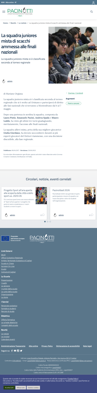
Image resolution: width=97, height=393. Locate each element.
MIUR (3, 254)
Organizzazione (7, 294)
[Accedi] (93, 2)
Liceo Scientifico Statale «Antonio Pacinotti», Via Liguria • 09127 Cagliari (51, 358)
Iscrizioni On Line (7, 266)
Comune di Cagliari (8, 271)
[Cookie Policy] (72, 379)
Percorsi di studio (7, 311)
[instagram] (18, 351)
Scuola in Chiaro (7, 263)
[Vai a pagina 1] (45, 221)
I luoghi (4, 283)
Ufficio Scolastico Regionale (12, 257)
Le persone (5, 285)
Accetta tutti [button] (9, 387)
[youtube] (15, 351)
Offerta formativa (8, 319)
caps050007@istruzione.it (36, 360)
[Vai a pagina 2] (47, 221)
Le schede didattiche (9, 322)
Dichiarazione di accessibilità (68, 346)
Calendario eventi (8, 339)
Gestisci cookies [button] (33, 387)
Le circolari (5, 336)
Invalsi (3, 269)
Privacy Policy (47, 346)
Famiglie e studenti (8, 308)
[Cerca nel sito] (91, 11)
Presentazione (6, 280)
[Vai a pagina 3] (50, 221)
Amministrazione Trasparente (13, 346)
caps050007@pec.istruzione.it (81, 360)
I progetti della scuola (9, 325)
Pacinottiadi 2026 (61, 190)
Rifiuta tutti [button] (21, 387)
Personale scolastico (9, 305)
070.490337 (16, 360)
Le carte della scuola (9, 291)
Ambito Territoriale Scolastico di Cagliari (16, 260)
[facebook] (12, 351)
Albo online (33, 346)
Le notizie (5, 333)
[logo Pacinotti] (20, 12)
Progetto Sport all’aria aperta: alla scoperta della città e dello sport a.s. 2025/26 (18, 193)
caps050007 (56, 367)
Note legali (87, 346)
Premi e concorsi (73, 103)
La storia (4, 297)
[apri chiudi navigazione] (3, 12)
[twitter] (21, 351)
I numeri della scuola (9, 288)
